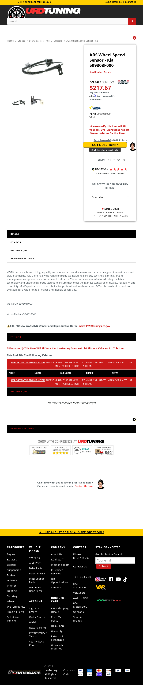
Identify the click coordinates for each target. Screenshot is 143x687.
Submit (103, 566)
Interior (11, 585)
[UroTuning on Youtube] (118, 580)
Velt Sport (79, 592)
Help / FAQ (57, 625)
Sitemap (56, 587)
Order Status (37, 617)
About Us (56, 554)
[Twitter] (118, 159)
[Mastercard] (99, 670)
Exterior (11, 564)
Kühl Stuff (57, 559)
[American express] (89, 670)
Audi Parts (35, 563)
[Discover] (108, 670)
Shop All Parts (15, 612)
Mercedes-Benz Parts (35, 589)
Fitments (15, 242)
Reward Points (38, 627)
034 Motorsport (80, 604)
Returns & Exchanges (57, 638)
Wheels (11, 601)
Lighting (12, 591)
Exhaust (12, 559)
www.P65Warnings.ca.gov (94, 326)
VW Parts (34, 557)
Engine (11, 554)
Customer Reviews (57, 571)
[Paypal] (118, 670)
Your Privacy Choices (36, 643)
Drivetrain (13, 580)
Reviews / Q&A (19, 250)
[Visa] (80, 670)
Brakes (11, 575)
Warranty (56, 631)
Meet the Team (60, 564)
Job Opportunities (59, 580)
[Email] (109, 159)
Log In (124, 39)
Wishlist (34, 622)
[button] (132, 146)
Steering (12, 596)
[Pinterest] (124, 159)
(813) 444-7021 (82, 556)
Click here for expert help (104, 150)
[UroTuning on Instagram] (100, 580)
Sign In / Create (34, 610)
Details (15, 234)
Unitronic (79, 612)
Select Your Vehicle (14, 618)
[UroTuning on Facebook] (111, 580)
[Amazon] (89, 674)
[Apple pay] (80, 674)
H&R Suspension (80, 585)
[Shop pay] (99, 674)
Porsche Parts (37, 573)
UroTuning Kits (16, 606)
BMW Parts (35, 568)
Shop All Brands (78, 618)
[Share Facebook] (114, 159)
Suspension (14, 570)
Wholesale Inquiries (57, 646)
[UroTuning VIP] (100, 588)
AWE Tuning (80, 598)
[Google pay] (127, 670)
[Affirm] (108, 674)
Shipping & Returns (22, 258)
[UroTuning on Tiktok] (125, 580)
